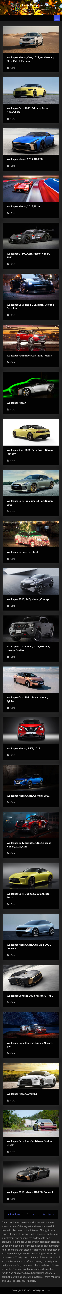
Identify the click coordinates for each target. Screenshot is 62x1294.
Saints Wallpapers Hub (36, 5)
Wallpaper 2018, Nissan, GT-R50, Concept (30, 1192)
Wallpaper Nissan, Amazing (22, 1093)
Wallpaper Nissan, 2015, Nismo (24, 206)
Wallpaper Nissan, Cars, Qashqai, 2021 (28, 795)
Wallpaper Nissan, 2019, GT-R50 (25, 159)
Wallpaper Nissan (16, 402)
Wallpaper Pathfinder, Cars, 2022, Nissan (29, 355)
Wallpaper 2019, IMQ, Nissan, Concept (28, 599)
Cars (12, 68)
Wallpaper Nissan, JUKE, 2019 (23, 748)
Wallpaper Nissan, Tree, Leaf (22, 551)
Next (49, 1214)
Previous (15, 1214)
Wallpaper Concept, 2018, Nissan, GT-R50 (30, 995)
